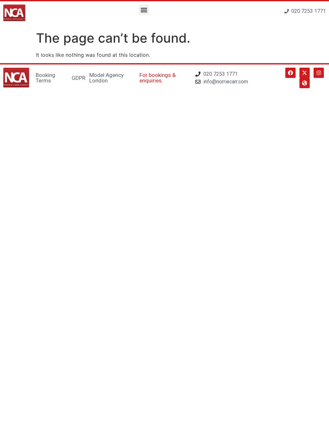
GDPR (78, 78)
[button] (143, 9)
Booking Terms (45, 78)
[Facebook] (290, 73)
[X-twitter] (304, 73)
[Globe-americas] (304, 83)
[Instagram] (319, 73)
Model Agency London (106, 78)
